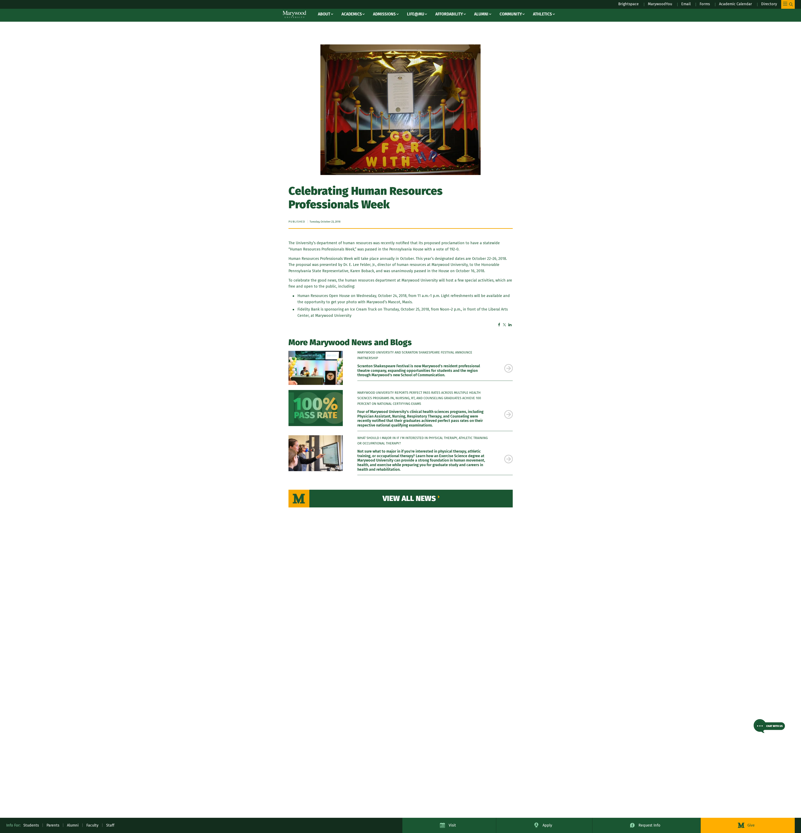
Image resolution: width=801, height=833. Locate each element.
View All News (409, 498)
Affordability (449, 14)
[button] (769, 726)
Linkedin (510, 324)
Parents (53, 825)
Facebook (499, 324)
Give (751, 825)
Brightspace (628, 4)
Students (31, 825)
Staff (110, 825)
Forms (705, 4)
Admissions (384, 14)
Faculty (92, 825)
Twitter (504, 324)
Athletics (542, 14)
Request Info (649, 825)
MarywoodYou (660, 4)
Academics (351, 14)
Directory (769, 4)
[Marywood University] (294, 14)
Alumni (481, 14)
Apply (547, 825)
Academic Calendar (735, 4)
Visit (452, 825)
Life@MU (415, 14)
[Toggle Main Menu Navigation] (788, 4)
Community (511, 14)
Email (686, 4)
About (324, 14)
